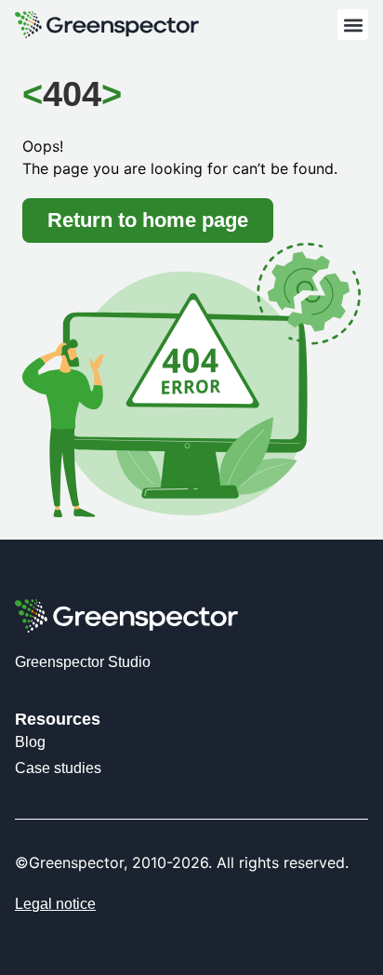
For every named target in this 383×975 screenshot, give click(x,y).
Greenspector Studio (83, 662)
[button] (352, 24)
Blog (30, 742)
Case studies (58, 768)
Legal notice (55, 904)
